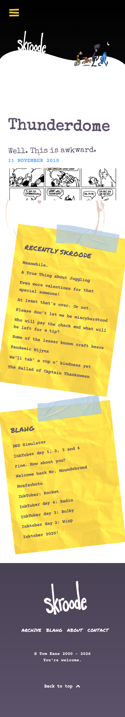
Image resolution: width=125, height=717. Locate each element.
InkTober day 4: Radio (46, 504)
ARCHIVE (31, 630)
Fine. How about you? (40, 463)
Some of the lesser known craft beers (58, 342)
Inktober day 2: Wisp (47, 524)
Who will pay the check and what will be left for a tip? (59, 326)
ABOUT (75, 630)
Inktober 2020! (40, 535)
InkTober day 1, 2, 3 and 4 (46, 452)
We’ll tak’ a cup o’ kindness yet (50, 361)
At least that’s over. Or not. (54, 304)
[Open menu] (14, 12)
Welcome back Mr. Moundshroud (52, 472)
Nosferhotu (30, 485)
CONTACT (98, 630)
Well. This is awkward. (52, 151)
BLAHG (54, 630)
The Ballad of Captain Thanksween (49, 372)
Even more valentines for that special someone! (56, 288)
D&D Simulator (29, 444)
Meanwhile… (35, 264)
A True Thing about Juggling (55, 277)
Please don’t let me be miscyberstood (62, 315)
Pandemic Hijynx (30, 349)
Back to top (59, 686)
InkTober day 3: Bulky (47, 514)
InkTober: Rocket (38, 494)
